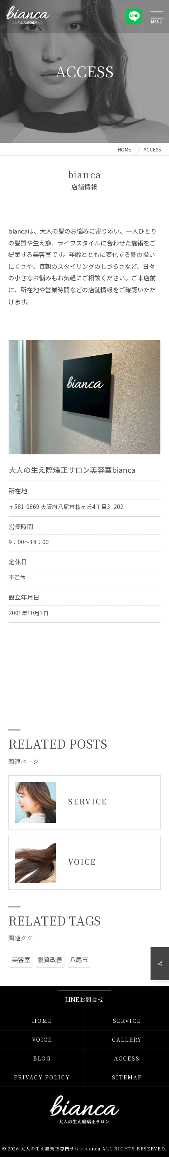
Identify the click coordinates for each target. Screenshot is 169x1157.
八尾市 (79, 959)
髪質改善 (50, 959)
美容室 (21, 959)
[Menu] (156, 16)
